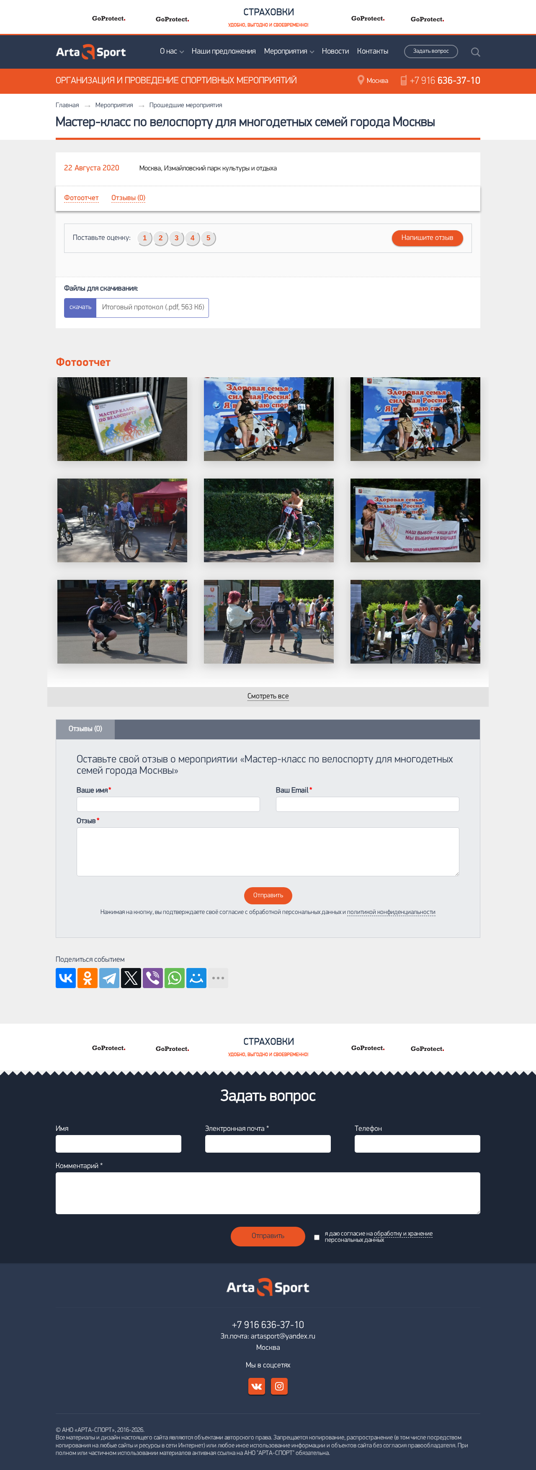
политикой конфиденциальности (391, 912)
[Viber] (153, 978)
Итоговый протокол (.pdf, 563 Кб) (153, 308)
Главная (67, 105)
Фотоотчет (81, 198)
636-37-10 (445, 81)
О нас (168, 52)
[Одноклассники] (87, 978)
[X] (131, 978)
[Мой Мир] (196, 978)
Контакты (372, 52)
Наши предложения (224, 52)
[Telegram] (109, 978)
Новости (335, 52)
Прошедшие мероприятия (185, 105)
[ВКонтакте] (66, 978)
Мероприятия (285, 52)
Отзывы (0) (128, 198)
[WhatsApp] (175, 978)
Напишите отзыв (428, 238)
